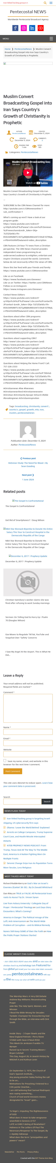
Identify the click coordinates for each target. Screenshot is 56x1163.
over (4, 974)
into (37, 409)
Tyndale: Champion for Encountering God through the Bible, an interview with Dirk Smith (29, 1019)
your (43, 980)
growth (30, 409)
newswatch (48, 969)
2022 (11, 961)
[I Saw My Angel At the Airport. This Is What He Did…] (28, 646)
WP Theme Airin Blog (44, 1158)
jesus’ (26, 969)
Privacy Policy (32, 1152)
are (39, 962)
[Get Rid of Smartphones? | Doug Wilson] (28, 515)
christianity (34, 406)
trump (17, 980)
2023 (15, 961)
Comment (8, 692)
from (5, 969)
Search (6, 797)
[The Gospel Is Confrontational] (28, 501)
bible (42, 961)
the (8, 979)
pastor (9, 974)
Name (7, 727)
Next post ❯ (28, 475)
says (48, 975)
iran (42, 409)
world (37, 980)
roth (45, 975)
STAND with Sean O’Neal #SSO (25, 1040)
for (49, 965)
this (13, 980)
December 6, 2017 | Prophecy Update (23, 561)
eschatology (25, 965)
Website (7, 749)
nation (33, 969)
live (29, 969)
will (28, 980)
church (13, 966)
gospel (22, 409)
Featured (41, 965)
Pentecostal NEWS (28, 11)
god (16, 969)
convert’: (45, 406)
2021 (7, 962)
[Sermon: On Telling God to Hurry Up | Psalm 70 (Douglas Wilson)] (28, 612)
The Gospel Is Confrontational (20, 506)
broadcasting (21, 406)
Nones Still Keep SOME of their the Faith (23, 931)
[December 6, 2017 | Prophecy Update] (28, 556)
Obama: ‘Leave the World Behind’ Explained (28, 827)
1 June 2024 (28, 479)
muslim (12, 413)
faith (34, 965)
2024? (21, 961)
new (37, 969)
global (11, 968)
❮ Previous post (28, 458)
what (25, 980)
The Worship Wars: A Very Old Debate (28, 996)
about (26, 961)
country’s (13, 409)
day (17, 965)
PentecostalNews (23, 49)
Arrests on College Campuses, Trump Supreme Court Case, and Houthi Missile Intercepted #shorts (27, 836)
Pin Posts (21, 1152)
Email (6, 738)
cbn (50, 961)
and (35, 961)
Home (8, 49)
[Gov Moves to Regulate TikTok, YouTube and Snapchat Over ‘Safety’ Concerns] (28, 629)
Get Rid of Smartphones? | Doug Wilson (24, 520)
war (21, 980)
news (42, 969)
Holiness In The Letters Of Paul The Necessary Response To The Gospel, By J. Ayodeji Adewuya (29, 1130)
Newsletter (9, 1152)
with (32, 979)
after (30, 962)
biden (47, 962)
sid (4, 980)
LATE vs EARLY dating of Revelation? (27, 1124)
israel (20, 969)
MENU (6, 38)
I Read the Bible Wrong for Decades (27, 1012)
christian (6, 966)
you (41, 980)
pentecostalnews (26, 413)
